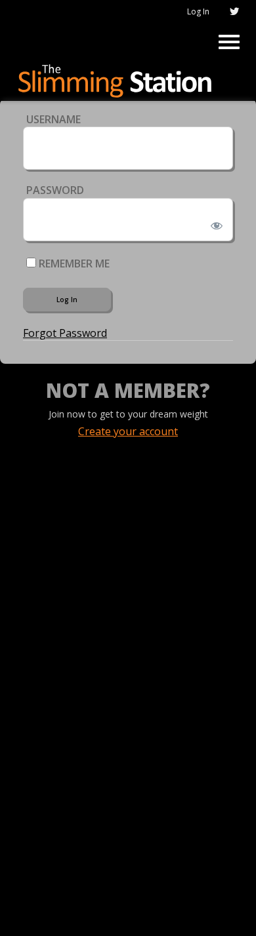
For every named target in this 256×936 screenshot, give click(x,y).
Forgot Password (65, 333)
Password (55, 190)
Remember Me (73, 263)
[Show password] (214, 223)
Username (53, 119)
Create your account (128, 431)
